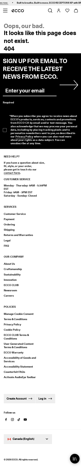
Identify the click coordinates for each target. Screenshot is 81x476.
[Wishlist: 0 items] (67, 10)
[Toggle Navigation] (5, 10)
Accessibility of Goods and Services (20, 359)
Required (8, 102)
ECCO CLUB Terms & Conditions (16, 336)
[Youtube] (25, 419)
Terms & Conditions (15, 319)
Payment (9, 219)
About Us (9, 263)
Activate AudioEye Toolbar (20, 377)
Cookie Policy (12, 329)
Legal (7, 240)
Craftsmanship (13, 269)
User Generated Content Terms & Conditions (19, 345)
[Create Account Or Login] (58, 10)
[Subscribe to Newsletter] (68, 85)
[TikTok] (19, 419)
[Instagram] (12, 419)
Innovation (10, 279)
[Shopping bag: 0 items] (76, 10)
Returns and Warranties (18, 234)
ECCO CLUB (11, 285)
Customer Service (15, 213)
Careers (9, 295)
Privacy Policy (24, 136)
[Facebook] (6, 419)
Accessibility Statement (18, 366)
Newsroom (10, 290)
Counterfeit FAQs (14, 371)
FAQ (6, 245)
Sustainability (12, 274)
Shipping (9, 229)
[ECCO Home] (17, 10)
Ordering (9, 224)
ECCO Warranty (13, 352)
